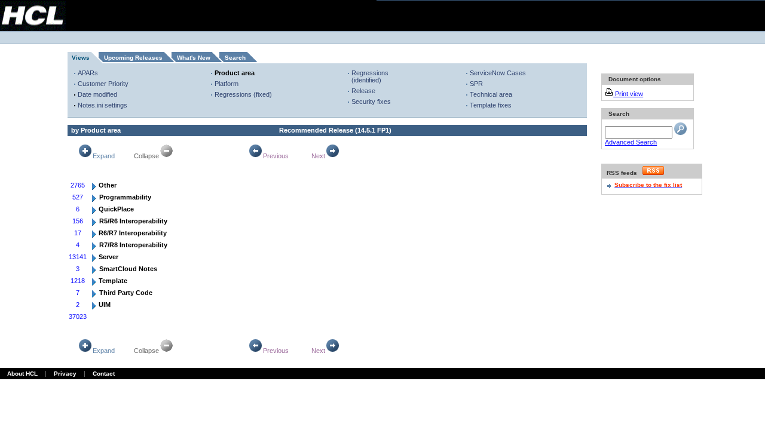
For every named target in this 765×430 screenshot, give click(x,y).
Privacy (65, 373)
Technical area (491, 94)
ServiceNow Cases (498, 72)
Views (81, 57)
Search (235, 57)
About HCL (22, 373)
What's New (193, 57)
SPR (476, 83)
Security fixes (371, 101)
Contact (104, 373)
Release (363, 90)
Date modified (97, 94)
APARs (88, 72)
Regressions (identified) (369, 76)
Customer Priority (103, 83)
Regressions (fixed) (243, 94)
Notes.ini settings (102, 105)
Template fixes (491, 105)
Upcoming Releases (133, 57)
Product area (235, 72)
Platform (226, 83)
